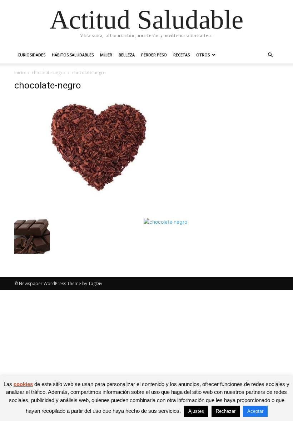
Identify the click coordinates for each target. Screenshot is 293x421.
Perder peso (154, 54)
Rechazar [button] (225, 411)
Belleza (127, 54)
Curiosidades (31, 54)
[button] (270, 55)
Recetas (181, 54)
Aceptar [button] (255, 411)
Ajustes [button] (196, 411)
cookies (23, 384)
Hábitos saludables (73, 54)
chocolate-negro (48, 73)
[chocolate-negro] (100, 193)
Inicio (19, 73)
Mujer (106, 54)
